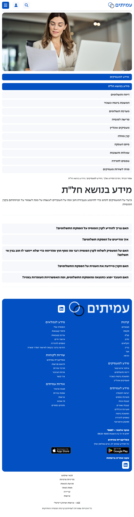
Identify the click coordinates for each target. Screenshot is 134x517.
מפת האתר (67, 488)
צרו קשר (61, 377)
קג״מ (127, 335)
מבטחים (125, 327)
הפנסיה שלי (59, 327)
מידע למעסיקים (94, 179)
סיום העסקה (121, 144)
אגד (127, 352)
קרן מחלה (123, 136)
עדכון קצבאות (58, 335)
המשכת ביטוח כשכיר (116, 103)
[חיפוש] (26, 5)
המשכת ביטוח (122, 414)
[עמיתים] (16, 5)
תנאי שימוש (67, 476)
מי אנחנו (61, 401)
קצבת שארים (123, 405)
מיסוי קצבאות (58, 331)
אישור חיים (59, 339)
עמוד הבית (127, 179)
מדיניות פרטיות (67, 480)
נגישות (61, 397)
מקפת (126, 331)
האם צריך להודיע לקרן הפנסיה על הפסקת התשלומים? (92, 228)
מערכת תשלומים (119, 111)
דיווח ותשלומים (120, 94)
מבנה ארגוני (59, 389)
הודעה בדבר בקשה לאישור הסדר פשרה (46, 348)
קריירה (67, 492)
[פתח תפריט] (5, 5)
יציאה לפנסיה (122, 393)
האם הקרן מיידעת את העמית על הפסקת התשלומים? (93, 266)
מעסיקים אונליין (119, 128)
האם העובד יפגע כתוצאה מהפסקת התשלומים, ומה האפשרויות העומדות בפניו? (75, 277)
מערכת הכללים (122, 410)
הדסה (126, 356)
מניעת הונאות (67, 484)
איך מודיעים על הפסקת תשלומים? (105, 239)
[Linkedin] (61, 309)
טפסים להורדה (120, 161)
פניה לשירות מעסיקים (116, 169)
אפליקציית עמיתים (56, 360)
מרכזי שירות (59, 368)
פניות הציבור (59, 372)
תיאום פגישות (58, 364)
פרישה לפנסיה (120, 119)
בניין (127, 348)
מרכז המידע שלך (112, 179)
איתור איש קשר (121, 368)
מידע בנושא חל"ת (118, 86)
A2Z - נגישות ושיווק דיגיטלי (67, 503)
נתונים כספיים (58, 405)
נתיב (127, 339)
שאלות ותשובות (119, 153)
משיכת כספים (122, 397)
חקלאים (125, 343)
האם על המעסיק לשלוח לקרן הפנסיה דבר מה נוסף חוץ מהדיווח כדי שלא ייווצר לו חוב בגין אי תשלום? (67, 253)
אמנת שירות (59, 393)
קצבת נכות (124, 401)
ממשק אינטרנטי (121, 422)
